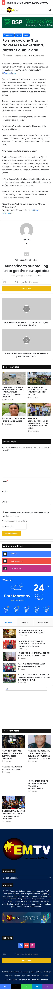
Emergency (8, 35)
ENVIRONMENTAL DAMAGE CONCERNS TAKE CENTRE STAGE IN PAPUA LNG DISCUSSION (13, 815)
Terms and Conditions (39, 980)
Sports (15, 980)
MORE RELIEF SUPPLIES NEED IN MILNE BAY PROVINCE (14, 420)
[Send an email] (11, 56)
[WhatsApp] (26, 986)
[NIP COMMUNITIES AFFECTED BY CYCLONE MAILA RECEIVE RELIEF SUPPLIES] (39, 378)
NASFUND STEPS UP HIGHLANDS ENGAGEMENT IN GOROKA (31, 665)
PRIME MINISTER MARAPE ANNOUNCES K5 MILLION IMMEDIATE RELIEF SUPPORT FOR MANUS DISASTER (12, 392)
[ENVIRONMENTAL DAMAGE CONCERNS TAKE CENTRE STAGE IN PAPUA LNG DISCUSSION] (13, 802)
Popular (8, 622)
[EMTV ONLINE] (16, 10)
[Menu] (3, 11)
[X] (16, 986)
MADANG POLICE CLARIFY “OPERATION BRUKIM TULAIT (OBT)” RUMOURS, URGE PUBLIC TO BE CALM (39, 755)
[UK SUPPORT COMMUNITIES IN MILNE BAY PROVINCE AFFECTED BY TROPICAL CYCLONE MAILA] (39, 409)
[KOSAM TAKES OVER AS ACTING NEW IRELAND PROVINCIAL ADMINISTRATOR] (39, 772)
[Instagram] (32, 945)
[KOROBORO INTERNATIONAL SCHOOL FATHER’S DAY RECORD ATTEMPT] (9, 656)
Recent (25, 622)
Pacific (18, 35)
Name (5, 481)
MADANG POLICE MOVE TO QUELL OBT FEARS (12, 768)
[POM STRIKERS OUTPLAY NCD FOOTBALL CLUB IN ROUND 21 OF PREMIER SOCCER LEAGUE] (9, 644)
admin (8, 56)
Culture (8, 980)
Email (5, 491)
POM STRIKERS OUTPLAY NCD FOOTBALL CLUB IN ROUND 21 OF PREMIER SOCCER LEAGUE (32, 644)
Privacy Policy (24, 980)
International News (34, 976)
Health (45, 976)
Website (5, 502)
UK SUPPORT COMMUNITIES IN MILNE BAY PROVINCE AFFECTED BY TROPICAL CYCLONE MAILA (38, 423)
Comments (43, 622)
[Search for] (50, 11)
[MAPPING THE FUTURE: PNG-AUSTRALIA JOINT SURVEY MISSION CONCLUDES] (13, 741)
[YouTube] (26, 945)
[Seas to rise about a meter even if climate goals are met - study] (26, 340)
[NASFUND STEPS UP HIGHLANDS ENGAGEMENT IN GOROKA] (9, 667)
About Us (8, 976)
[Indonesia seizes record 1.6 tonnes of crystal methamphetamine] (26, 309)
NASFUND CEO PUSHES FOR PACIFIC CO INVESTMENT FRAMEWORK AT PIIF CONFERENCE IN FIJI (34, 677)
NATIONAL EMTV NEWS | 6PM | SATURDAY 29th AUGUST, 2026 (31, 631)
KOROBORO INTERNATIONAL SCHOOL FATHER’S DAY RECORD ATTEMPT (34, 654)
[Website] (26, 243)
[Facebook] (20, 945)
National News (19, 976)
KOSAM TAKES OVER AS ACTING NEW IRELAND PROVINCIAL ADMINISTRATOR (38, 785)
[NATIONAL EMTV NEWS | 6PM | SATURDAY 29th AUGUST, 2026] (9, 633)
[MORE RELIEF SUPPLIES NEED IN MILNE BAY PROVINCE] (14, 409)
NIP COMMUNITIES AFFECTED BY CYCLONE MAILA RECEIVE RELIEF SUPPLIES (37, 390)
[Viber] (47, 986)
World (26, 35)
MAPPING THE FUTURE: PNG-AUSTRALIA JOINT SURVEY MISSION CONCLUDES (12, 755)
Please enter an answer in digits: (14, 521)
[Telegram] (37, 986)
